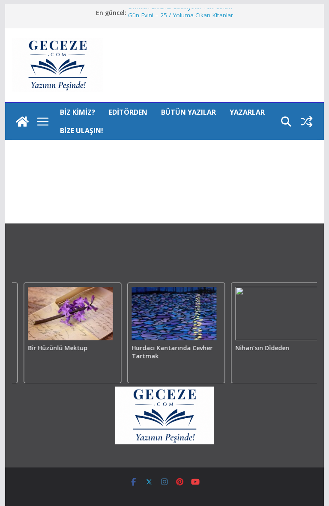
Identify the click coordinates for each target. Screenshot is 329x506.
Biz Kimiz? (77, 112)
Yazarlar (247, 112)
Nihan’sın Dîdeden (260, 348)
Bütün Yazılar (188, 112)
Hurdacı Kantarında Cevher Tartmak (169, 352)
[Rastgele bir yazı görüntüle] (306, 121)
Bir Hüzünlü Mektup (54, 348)
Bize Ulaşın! (81, 130)
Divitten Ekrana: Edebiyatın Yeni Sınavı (180, 11)
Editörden (128, 112)
